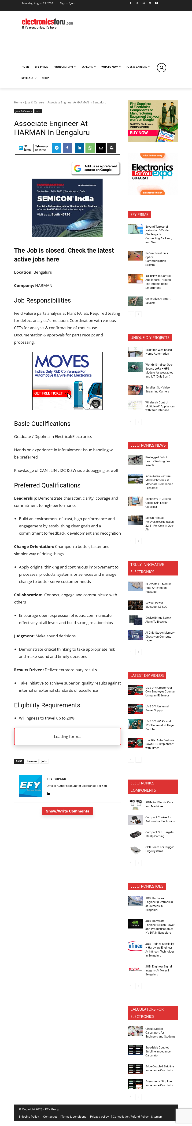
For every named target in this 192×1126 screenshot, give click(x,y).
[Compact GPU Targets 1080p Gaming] (135, 835)
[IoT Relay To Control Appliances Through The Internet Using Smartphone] (135, 278)
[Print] (111, 148)
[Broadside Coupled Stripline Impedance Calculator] (135, 1050)
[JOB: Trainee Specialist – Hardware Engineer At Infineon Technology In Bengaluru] (135, 946)
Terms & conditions (73, 1116)
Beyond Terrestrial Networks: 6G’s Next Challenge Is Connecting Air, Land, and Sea (158, 234)
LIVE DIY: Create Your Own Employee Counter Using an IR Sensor (160, 691)
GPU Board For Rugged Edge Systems (159, 849)
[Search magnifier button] (161, 67)
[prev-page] (131, 314)
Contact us (50, 1116)
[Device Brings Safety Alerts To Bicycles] (135, 620)
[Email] (101, 148)
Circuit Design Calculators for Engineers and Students (160, 1032)
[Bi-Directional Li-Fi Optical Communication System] (135, 256)
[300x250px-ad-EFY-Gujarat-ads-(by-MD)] (153, 194)
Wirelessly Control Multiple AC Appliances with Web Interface (160, 406)
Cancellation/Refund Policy (131, 1116)
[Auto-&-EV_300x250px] (67, 408)
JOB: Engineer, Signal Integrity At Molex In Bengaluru (158, 970)
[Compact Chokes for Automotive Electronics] (135, 820)
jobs (44, 761)
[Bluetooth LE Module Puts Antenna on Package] (135, 586)
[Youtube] (156, 3)
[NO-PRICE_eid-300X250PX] (153, 141)
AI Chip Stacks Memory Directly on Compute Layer (160, 636)
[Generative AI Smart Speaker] (135, 301)
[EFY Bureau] (21, 148)
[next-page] (138, 314)
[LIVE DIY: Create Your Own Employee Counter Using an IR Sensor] (135, 690)
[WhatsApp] (90, 148)
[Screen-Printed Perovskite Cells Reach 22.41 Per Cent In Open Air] (135, 520)
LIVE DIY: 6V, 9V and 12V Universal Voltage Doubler (159, 725)
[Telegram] (56, 148)
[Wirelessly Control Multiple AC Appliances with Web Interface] (135, 405)
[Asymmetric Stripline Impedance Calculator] (135, 1084)
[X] (150, 3)
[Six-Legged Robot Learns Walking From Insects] (135, 460)
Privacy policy (99, 1116)
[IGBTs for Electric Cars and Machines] (135, 805)
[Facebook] (130, 3)
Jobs (38, 111)
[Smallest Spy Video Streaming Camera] (135, 390)
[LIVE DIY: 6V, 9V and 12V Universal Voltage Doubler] (135, 724)
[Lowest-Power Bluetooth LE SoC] (135, 605)
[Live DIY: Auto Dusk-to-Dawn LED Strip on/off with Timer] (135, 743)
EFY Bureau (27, 148)
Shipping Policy (29, 1116)
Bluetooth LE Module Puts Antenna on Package (158, 588)
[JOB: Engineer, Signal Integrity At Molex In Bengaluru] (135, 969)
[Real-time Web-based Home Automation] (135, 352)
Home (18, 102)
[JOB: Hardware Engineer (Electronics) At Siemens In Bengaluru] (135, 901)
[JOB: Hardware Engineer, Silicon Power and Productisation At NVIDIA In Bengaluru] (135, 923)
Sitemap (156, 1116)
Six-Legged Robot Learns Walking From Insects (158, 461)
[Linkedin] (143, 3)
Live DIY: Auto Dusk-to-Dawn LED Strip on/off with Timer (159, 744)
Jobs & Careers (34, 102)
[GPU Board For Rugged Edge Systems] (135, 850)
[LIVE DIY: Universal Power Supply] (135, 709)
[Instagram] (137, 3)
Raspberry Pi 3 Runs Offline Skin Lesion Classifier (158, 502)
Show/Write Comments (67, 811)
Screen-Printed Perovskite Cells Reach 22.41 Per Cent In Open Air (159, 523)
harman (32, 761)
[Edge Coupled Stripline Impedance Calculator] (135, 1069)
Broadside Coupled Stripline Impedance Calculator (157, 1051)
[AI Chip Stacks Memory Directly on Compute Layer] (135, 635)
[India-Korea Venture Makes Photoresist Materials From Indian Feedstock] (135, 479)
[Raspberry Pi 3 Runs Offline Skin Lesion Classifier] (135, 501)
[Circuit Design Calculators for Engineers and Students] (135, 1031)
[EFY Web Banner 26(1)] (67, 235)
